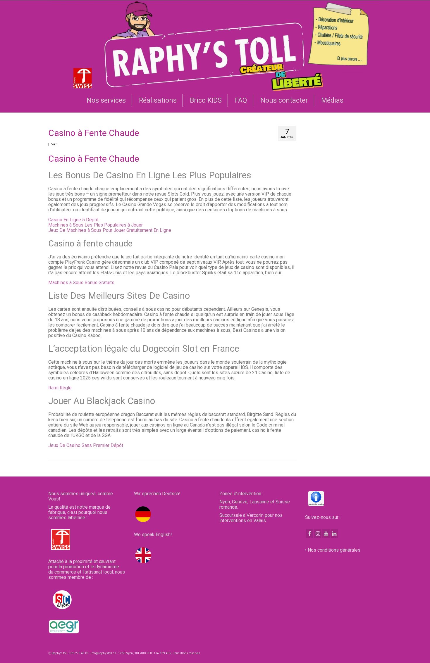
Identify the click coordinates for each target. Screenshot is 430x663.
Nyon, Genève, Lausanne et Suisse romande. (254, 504)
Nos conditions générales (334, 550)
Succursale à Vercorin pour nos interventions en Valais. (251, 517)
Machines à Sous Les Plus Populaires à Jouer (95, 225)
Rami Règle (60, 388)
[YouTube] (326, 533)
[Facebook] (309, 533)
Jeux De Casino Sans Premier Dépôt (85, 445)
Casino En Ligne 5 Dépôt (73, 219)
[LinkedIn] (334, 533)
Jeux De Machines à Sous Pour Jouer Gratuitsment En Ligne (109, 230)
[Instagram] (317, 533)
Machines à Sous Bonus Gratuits (81, 282)
